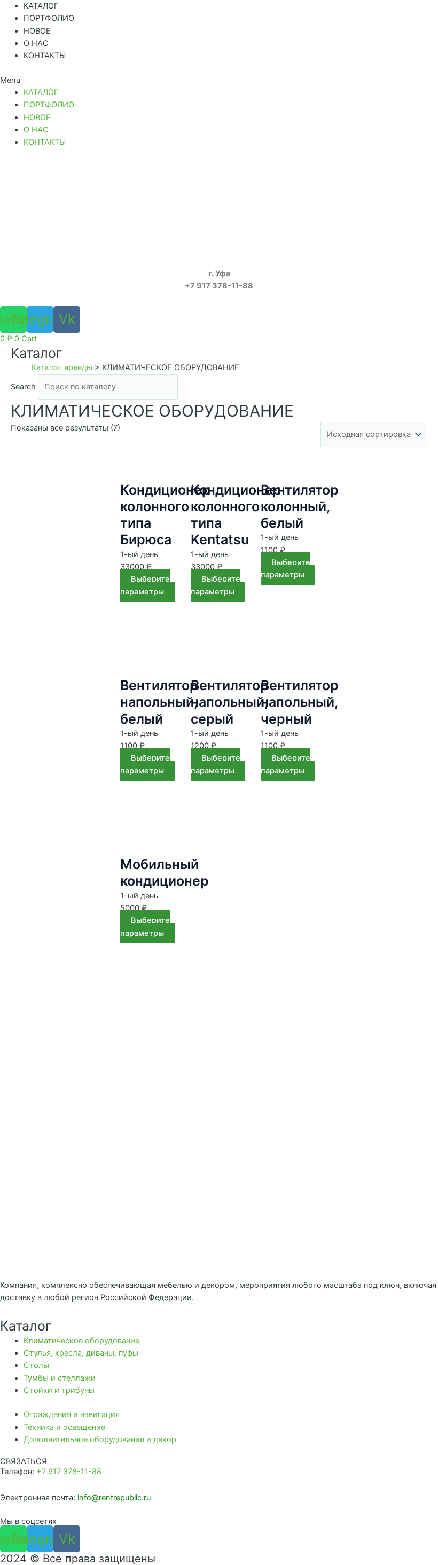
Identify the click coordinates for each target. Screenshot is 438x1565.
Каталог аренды (62, 367)
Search (23, 387)
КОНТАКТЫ (45, 55)
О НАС (36, 43)
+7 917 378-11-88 (68, 1471)
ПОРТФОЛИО (49, 18)
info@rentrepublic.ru (114, 1498)
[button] (219, 80)
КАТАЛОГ (41, 6)
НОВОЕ (37, 31)
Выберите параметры (145, 585)
